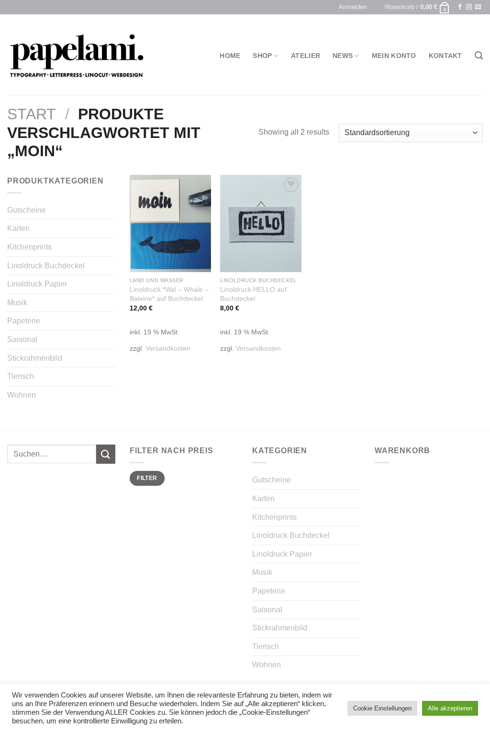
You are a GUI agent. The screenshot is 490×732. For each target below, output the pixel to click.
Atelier (305, 55)
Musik (17, 302)
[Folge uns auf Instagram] (469, 7)
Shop (262, 55)
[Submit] (105, 454)
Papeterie (23, 321)
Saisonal (22, 339)
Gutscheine (26, 210)
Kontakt (445, 55)
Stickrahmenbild (34, 358)
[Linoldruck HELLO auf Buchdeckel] (260, 224)
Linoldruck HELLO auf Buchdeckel (253, 294)
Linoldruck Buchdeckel (46, 266)
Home (230, 55)
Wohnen (21, 395)
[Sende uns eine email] (478, 7)
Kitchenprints (29, 247)
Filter (147, 478)
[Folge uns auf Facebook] (460, 7)
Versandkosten (167, 348)
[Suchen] (479, 56)
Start (31, 114)
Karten (18, 228)
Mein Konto (394, 55)
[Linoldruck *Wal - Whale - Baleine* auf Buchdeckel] (170, 224)
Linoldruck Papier (37, 284)
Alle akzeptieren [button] (450, 708)
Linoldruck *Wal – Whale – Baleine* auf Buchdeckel (169, 294)
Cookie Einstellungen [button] (382, 708)
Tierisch (20, 376)
